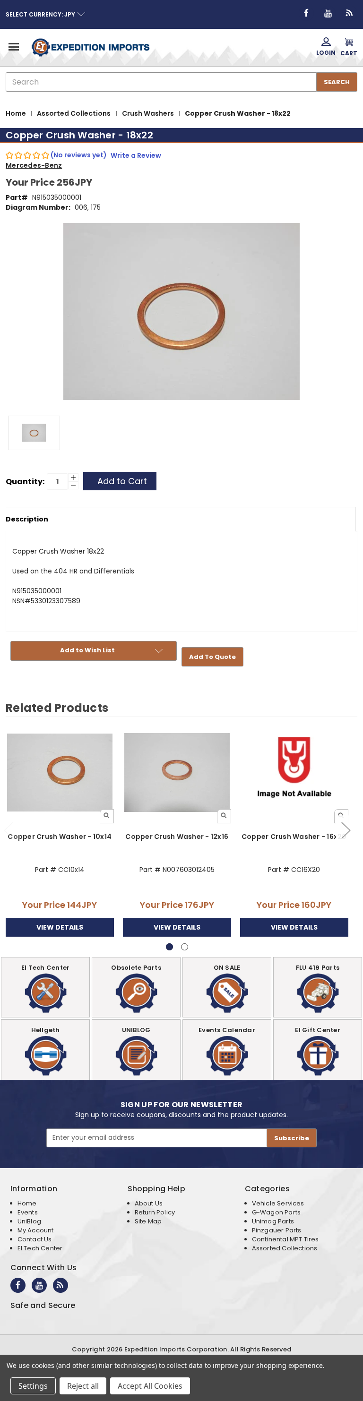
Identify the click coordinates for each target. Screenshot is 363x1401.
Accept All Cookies (150, 1386)
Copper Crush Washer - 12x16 (176, 836)
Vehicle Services (278, 1203)
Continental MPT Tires (285, 1239)
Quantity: (25, 481)
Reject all (83, 1386)
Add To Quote (212, 656)
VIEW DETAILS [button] (59, 927)
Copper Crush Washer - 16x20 (294, 836)
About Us (149, 1203)
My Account (35, 1230)
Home (27, 1203)
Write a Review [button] (136, 155)
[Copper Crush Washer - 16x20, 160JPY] (294, 772)
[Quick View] (107, 816)
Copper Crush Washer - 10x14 (60, 836)
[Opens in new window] (306, 13)
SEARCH (337, 81)
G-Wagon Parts (276, 1212)
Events (27, 1212)
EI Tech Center (40, 1248)
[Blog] (349, 13)
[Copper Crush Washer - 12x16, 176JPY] (177, 772)
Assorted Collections (285, 1248)
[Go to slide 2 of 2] (345, 829)
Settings (33, 1386)
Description (27, 519)
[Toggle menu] (13, 47)
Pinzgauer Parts (277, 1230)
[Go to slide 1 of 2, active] (169, 946)
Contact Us (34, 1239)
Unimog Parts (273, 1221)
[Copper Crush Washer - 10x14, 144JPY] (59, 772)
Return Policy (155, 1212)
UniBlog (29, 1221)
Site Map (148, 1221)
